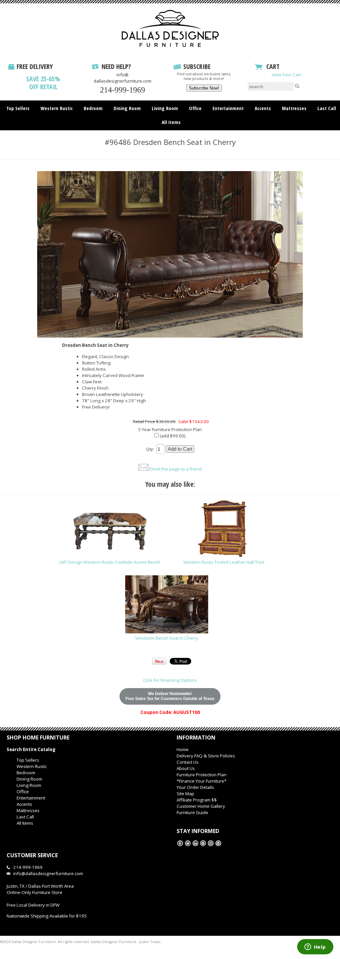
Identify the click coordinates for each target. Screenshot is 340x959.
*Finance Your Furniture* (201, 781)
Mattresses (294, 108)
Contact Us (188, 762)
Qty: (150, 449)
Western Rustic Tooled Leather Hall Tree (223, 562)
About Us (186, 768)
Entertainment (228, 108)
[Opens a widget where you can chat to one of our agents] (315, 947)
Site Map (185, 794)
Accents (263, 108)
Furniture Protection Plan (201, 775)
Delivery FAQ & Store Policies (206, 756)
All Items (171, 122)
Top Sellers (18, 108)
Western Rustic (57, 108)
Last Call (326, 108)
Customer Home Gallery (201, 806)
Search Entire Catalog (31, 749)
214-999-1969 (122, 90)
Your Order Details (195, 787)
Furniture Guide (192, 812)
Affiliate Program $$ (197, 800)
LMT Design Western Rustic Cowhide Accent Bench (109, 562)
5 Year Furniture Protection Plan (170, 429)
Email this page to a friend (175, 469)
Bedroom (93, 108)
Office (195, 108)
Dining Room (127, 108)
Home (183, 749)
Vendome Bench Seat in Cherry (166, 638)
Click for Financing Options (170, 680)
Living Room (165, 108)
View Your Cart (286, 75)
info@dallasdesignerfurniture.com (122, 78)
